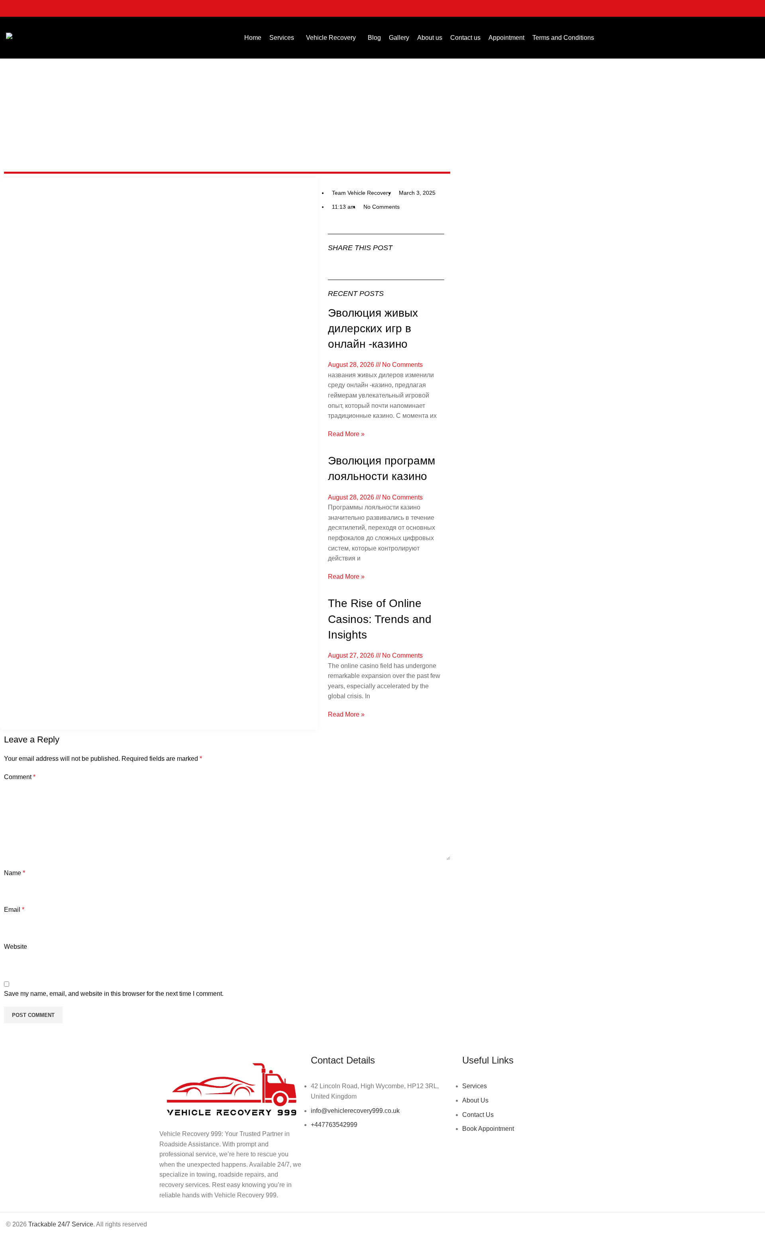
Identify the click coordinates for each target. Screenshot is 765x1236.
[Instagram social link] (733, 8)
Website (15, 946)
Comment (19, 777)
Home (364, 143)
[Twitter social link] (723, 8)
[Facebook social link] (712, 8)
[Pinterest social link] (754, 8)
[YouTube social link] (743, 8)
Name (14, 873)
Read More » (346, 434)
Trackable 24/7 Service (60, 1224)
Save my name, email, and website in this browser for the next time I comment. (114, 993)
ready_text (393, 143)
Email (14, 909)
